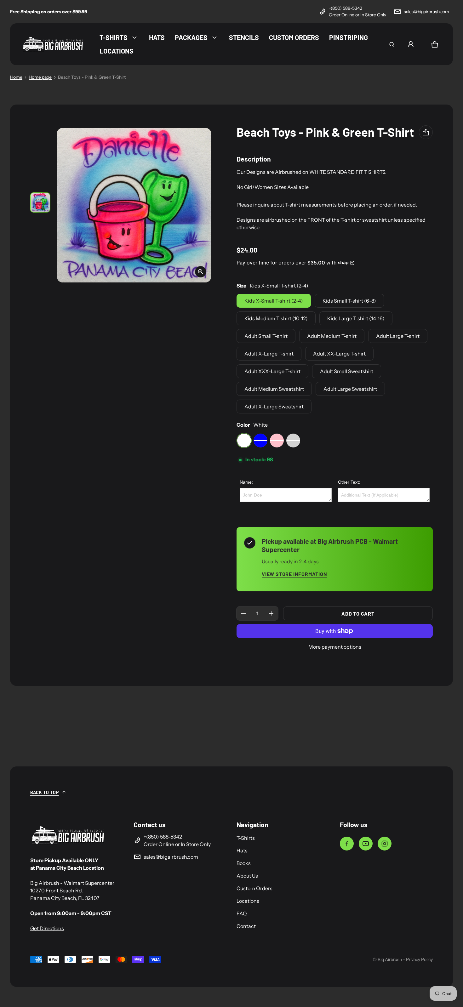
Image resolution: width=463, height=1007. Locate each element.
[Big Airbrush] (52, 44)
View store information (294, 574)
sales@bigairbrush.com (426, 11)
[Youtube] (366, 844)
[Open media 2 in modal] (134, 205)
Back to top (44, 792)
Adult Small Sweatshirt (346, 371)
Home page (40, 77)
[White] (244, 440)
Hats (242, 850)
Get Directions (47, 928)
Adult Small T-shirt (266, 336)
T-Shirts (246, 838)
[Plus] (271, 613)
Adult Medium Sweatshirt (274, 389)
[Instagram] (385, 844)
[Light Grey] (293, 440)
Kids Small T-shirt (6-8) (349, 301)
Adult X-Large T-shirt (269, 353)
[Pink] (277, 440)
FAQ (242, 913)
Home (16, 77)
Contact (246, 926)
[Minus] (243, 613)
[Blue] (260, 440)
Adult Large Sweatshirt (350, 389)
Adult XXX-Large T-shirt (272, 371)
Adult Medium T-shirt (332, 336)
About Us (247, 876)
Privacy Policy (419, 959)
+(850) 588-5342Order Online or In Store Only (357, 11)
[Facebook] (347, 844)
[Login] (411, 44)
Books (244, 863)
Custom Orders (254, 888)
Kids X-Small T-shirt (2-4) (273, 301)
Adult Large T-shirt (398, 336)
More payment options (334, 647)
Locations (248, 901)
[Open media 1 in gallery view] (40, 202)
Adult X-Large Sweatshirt (274, 406)
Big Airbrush (390, 959)
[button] (392, 44)
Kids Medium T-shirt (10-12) (276, 318)
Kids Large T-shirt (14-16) (356, 318)
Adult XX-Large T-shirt (339, 353)
